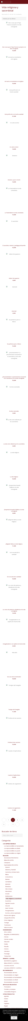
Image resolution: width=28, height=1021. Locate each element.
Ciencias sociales (8, 939)
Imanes (6, 998)
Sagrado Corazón (9, 903)
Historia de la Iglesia (9, 915)
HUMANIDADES (7, 930)
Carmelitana (8, 881)
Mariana (7, 879)
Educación (6, 941)
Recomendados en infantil (11, 980)
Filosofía (6, 946)
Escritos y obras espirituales (13, 913)
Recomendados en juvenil (11, 982)
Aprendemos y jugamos (10, 961)
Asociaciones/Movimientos (11, 858)
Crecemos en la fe (9, 965)
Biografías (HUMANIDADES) (11, 934)
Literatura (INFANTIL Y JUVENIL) (12, 968)
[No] (26, 1014)
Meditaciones (8, 896)
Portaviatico (7, 987)
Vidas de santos (8, 927)
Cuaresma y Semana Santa (12, 872)
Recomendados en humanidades (13, 977)
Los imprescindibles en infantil (12, 848)
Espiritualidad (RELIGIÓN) (11, 865)
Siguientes (17, 824)
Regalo (6, 1006)
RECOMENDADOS (8, 970)
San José (7, 906)
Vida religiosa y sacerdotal (13, 898)
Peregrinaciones (9, 910)
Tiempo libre (7, 956)
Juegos (6, 1001)
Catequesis (7, 862)
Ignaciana (7, 884)
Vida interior (8, 891)
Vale (14, 1018)
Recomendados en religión (11, 975)
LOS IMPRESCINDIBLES (9, 843)
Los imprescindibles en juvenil (12, 851)
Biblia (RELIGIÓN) (9, 860)
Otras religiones (8, 920)
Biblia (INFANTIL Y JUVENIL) (11, 963)
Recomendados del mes (10, 972)
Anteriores (4, 820)
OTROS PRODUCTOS (9, 994)
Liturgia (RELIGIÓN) (9, 918)
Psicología (6, 953)
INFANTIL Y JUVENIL (8, 958)
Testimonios (7, 925)
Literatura (6, 951)
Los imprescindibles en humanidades (14, 846)
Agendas (6, 996)
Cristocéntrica (9, 877)
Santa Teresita (9, 908)
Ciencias (6, 937)
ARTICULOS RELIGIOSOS (10, 984)
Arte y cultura (7, 932)
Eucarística (8, 901)
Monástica (8, 886)
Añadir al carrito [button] (14, 53)
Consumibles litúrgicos (10, 991)
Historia (6, 949)
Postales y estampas (9, 989)
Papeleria (6, 1003)
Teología (6, 922)
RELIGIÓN (5, 855)
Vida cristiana (8, 889)
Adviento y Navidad (10, 869)
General (7, 867)
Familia (6, 944)
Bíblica (7, 874)
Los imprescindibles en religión (12, 853)
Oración (7, 893)
